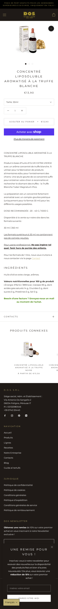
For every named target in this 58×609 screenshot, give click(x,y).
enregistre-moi (29, 598)
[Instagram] (12, 415)
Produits (8, 437)
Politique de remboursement (19, 510)
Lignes (7, 442)
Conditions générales (15, 495)
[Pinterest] (19, 415)
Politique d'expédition (15, 500)
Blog (6, 463)
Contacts (11, 316)
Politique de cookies (14, 490)
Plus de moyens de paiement (29, 139)
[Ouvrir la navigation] (4, 15)
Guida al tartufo (12, 468)
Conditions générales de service (20, 505)
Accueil (8, 432)
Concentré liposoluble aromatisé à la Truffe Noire (29, 367)
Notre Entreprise (12, 452)
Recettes (8, 447)
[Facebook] (5, 415)
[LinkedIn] (26, 415)
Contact (36, 258)
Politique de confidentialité (18, 485)
